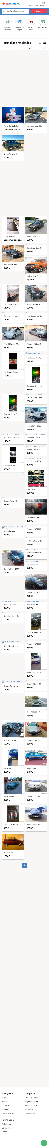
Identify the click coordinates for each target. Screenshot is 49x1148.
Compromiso (7, 1128)
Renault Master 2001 (35, 684)
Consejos (5, 1132)
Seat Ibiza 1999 (10, 604)
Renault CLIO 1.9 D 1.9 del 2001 (14, 853)
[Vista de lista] (39, 43)
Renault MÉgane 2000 (12, 616)
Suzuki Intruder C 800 (12, 466)
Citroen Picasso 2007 (12, 501)
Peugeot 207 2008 (34, 529)
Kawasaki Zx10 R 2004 (36, 386)
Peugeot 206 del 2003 (35, 344)
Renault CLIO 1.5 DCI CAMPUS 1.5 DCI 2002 (37, 768)
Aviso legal (6, 1124)
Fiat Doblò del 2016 (11, 304)
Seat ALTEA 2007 (10, 740)
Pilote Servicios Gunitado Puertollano (14, 236)
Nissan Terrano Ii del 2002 (37, 304)
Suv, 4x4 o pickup (31, 1105)
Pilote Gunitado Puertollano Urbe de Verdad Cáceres (14, 126)
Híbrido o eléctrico (31, 1098)
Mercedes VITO (9, 768)
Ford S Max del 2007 (12, 344)
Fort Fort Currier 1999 (35, 541)
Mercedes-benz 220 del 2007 (37, 126)
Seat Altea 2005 (33, 604)
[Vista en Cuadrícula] (44, 43)
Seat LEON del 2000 (12, 825)
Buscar (39, 11)
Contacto (5, 1105)
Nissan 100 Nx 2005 (35, 672)
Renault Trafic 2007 (11, 569)
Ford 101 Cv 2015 (34, 426)
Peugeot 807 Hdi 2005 (35, 450)
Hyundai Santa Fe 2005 (36, 632)
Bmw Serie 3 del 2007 (35, 248)
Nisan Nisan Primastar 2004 (14, 646)
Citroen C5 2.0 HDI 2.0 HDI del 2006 (37, 796)
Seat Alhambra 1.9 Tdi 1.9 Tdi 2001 (14, 531)
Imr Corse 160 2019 (11, 438)
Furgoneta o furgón (32, 1101)
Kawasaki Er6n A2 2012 (36, 438)
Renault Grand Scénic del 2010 (37, 236)
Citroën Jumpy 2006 (34, 398)
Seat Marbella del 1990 (13, 316)
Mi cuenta (6, 1109)
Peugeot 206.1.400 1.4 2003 (37, 740)
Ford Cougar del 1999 (35, 316)
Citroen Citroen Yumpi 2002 (14, 686)
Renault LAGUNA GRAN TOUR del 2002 (37, 825)
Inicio (4, 1098)
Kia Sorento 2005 (33, 517)
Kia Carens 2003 (33, 565)
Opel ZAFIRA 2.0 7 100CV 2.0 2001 (37, 712)
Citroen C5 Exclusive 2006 (37, 593)
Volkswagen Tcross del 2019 (37, 276)
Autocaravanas (30, 1109)
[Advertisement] (24, 78)
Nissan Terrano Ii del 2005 (14, 154)
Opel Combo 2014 (34, 461)
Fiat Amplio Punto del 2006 (14, 372)
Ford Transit (31, 489)
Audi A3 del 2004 (10, 264)
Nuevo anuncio (8, 1113)
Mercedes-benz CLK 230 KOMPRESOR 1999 (14, 796)
